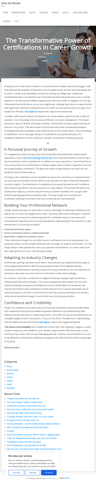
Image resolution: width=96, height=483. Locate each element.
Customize (16, 473)
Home (5, 12)
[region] (32, 465)
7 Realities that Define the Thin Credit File (23, 398)
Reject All (32, 473)
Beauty (32, 12)
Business (44, 12)
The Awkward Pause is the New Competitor (24, 442)
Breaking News (18, 12)
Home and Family (80, 12)
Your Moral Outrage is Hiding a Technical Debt (24, 402)
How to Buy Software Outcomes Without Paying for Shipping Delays (33, 434)
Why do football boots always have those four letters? (28, 427)
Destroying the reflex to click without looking (24, 413)
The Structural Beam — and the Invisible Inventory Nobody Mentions (33, 424)
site (37, 158)
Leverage (10, 431)
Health (66, 12)
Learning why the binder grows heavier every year (26, 406)
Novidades (11, 388)
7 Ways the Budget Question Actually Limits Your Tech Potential (31, 438)
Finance (55, 12)
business (51, 60)
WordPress (51, 478)
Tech (16, 21)
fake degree (44, 322)
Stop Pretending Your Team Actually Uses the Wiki (26, 445)
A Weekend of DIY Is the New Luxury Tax (23, 420)
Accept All (49, 473)
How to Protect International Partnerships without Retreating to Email (34, 449)
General (7, 21)
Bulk (68, 478)
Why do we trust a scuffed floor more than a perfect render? (30, 409)
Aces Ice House (10, 3)
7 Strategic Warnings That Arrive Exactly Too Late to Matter (30, 416)
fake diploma (31, 111)
